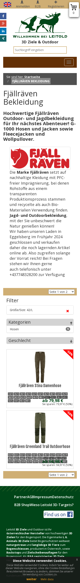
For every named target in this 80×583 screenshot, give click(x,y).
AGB (30, 497)
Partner (20, 497)
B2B (38, 6)
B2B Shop (22, 504)
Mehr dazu (47, 579)
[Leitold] (40, 22)
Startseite (32, 77)
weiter (31, 579)
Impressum (43, 497)
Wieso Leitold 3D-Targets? (52, 504)
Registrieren (56, 6)
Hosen (39, 329)
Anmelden (23, 6)
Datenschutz (63, 497)
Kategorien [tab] (20, 322)
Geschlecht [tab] (20, 340)
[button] (3, 16)
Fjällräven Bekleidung (30, 81)
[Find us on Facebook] (59, 514)
